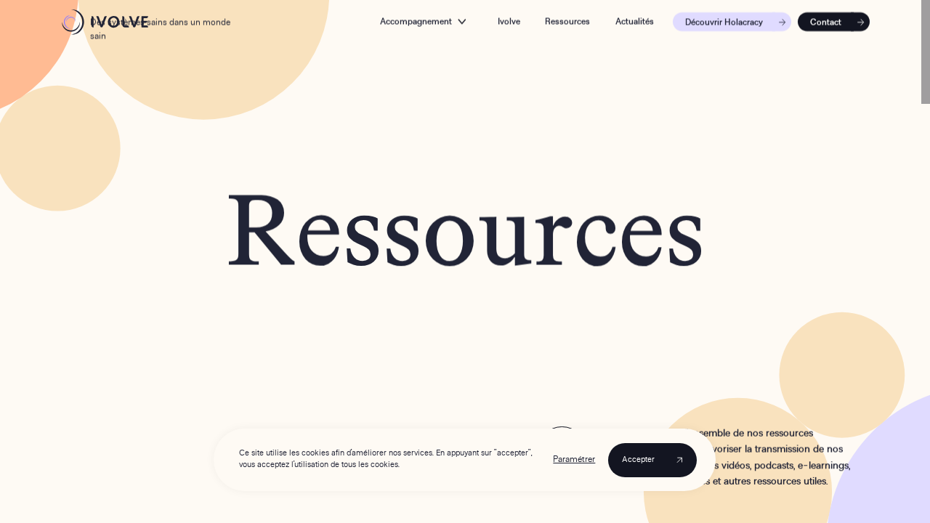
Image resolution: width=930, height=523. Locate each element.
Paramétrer (575, 460)
